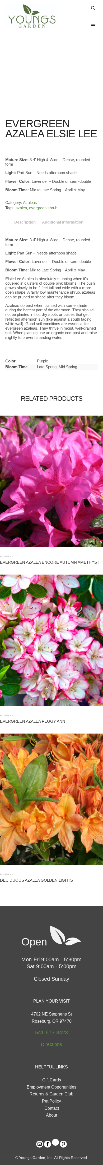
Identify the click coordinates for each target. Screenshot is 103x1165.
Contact (51, 1108)
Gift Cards (51, 1080)
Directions (51, 1044)
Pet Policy (51, 1101)
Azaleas (30, 202)
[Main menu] (93, 24)
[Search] (93, 8)
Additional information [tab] (62, 222)
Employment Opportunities (51, 1087)
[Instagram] (55, 1142)
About (51, 1115)
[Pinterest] (63, 1144)
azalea (21, 208)
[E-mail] (39, 1144)
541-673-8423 (51, 1032)
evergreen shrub (43, 208)
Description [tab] (25, 222)
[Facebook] (47, 1144)
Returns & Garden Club (51, 1094)
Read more (53, 473)
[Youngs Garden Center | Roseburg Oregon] (31, 16)
